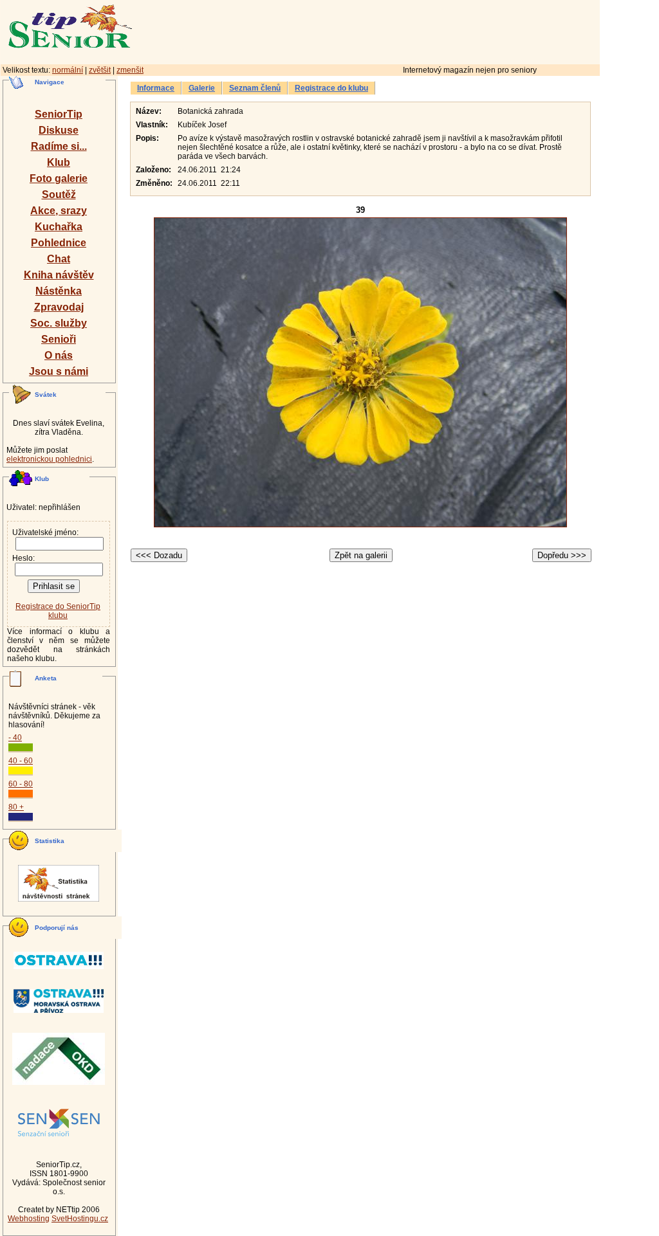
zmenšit (130, 70)
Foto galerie (59, 178)
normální (67, 70)
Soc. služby (58, 323)
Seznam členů (255, 88)
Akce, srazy (58, 210)
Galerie (202, 88)
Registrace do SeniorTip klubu (57, 611)
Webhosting (29, 1218)
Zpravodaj (59, 307)
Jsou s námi (58, 371)
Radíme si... (59, 146)
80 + (16, 807)
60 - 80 (20, 783)
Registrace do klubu (331, 88)
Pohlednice (58, 242)
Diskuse (59, 130)
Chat (58, 258)
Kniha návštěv (59, 274)
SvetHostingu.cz (79, 1218)
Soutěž (59, 194)
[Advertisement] (421, 30)
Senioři (58, 339)
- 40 (15, 737)
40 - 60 (20, 760)
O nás (58, 355)
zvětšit (100, 70)
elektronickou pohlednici (49, 459)
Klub (58, 162)
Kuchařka (58, 226)
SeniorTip (58, 114)
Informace (155, 88)
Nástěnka (58, 291)
